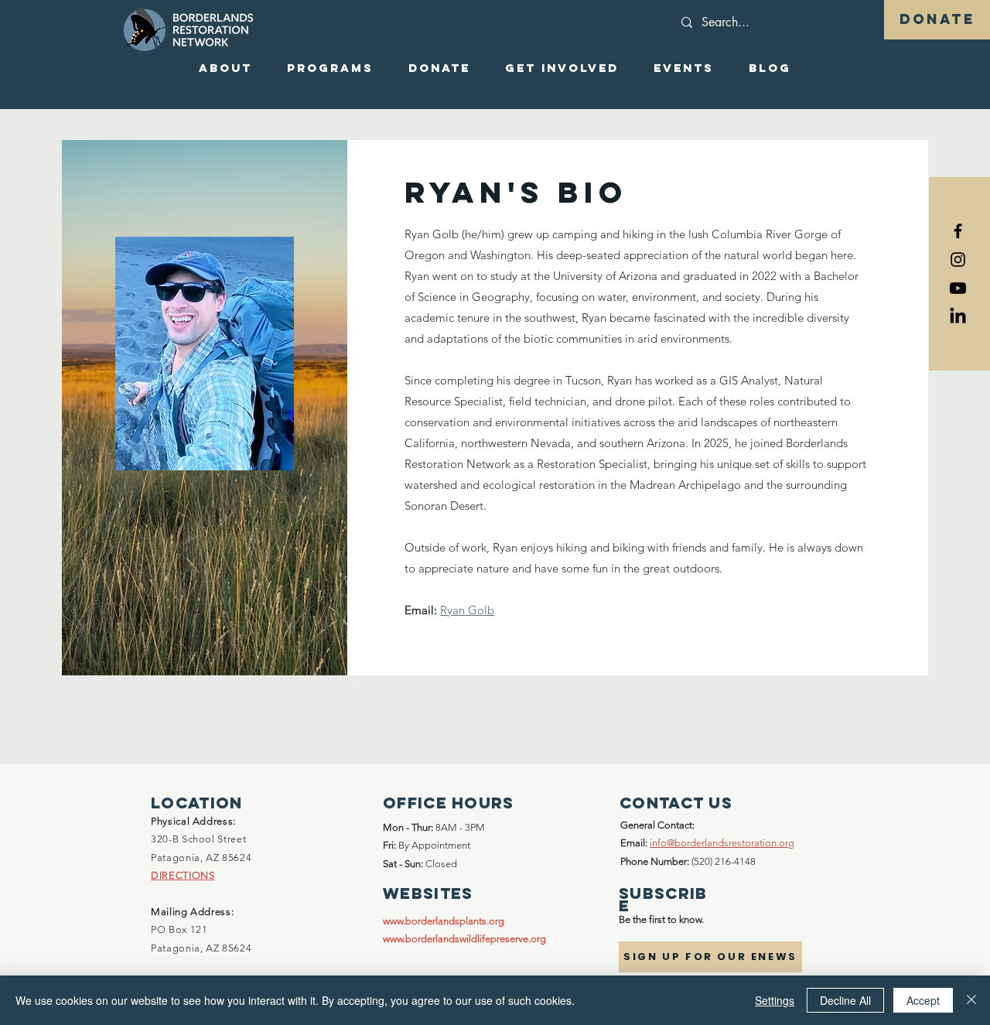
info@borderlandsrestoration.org (722, 843)
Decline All (845, 1000)
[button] (225, 68)
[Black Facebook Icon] (958, 231)
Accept (923, 1000)
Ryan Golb (467, 610)
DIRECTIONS (183, 875)
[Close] (971, 1000)
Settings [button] (774, 1000)
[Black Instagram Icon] (958, 259)
